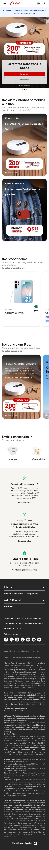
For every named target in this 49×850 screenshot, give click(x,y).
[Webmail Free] (38, 3)
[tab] (22, 89)
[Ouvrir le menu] (5, 3)
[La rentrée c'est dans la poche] (24, 52)
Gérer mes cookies (12, 618)
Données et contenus (13, 623)
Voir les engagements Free (24, 570)
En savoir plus (24, 502)
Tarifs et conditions (12, 628)
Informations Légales (31, 618)
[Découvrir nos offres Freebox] (21, 387)
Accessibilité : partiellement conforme (21, 651)
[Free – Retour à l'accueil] (15, 3)
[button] (24, 587)
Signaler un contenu (34, 623)
